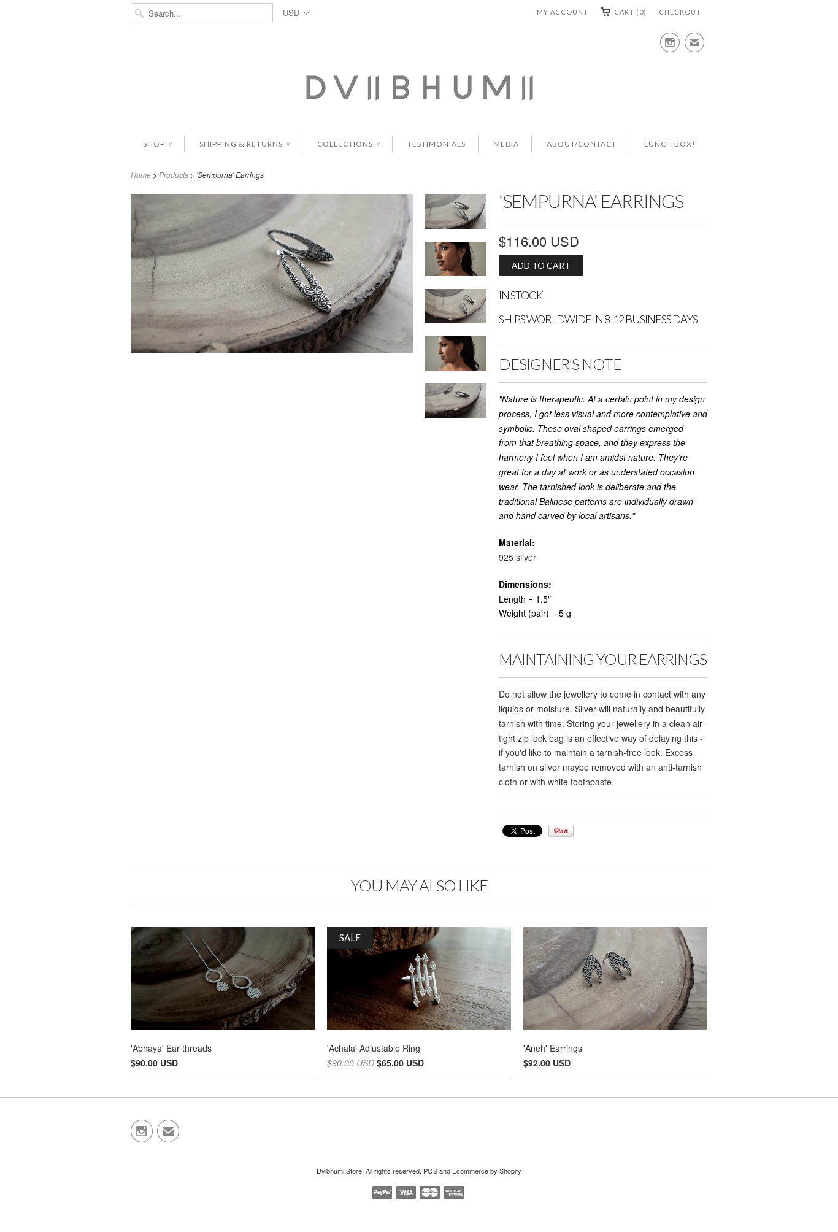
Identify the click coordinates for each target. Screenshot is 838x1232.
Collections (348, 143)
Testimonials (436, 143)
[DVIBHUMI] (419, 86)
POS (430, 1171)
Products (173, 174)
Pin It (561, 831)
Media (506, 143)
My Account (562, 12)
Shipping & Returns (244, 143)
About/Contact (582, 143)
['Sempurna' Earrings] (455, 355)
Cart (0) (630, 12)
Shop (157, 143)
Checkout (680, 12)
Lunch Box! (670, 143)
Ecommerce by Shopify (486, 1171)
